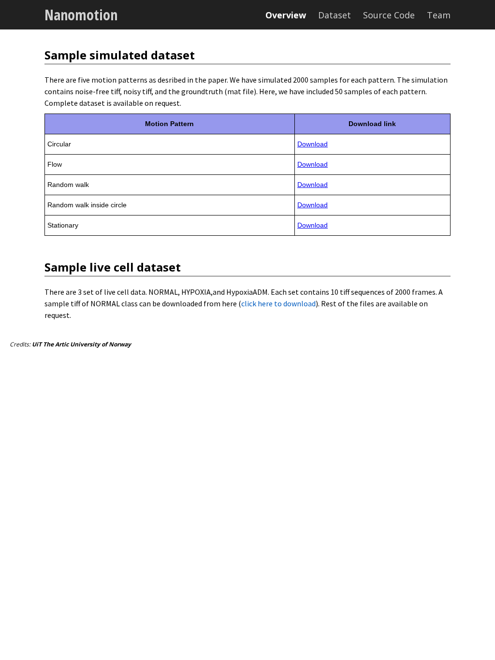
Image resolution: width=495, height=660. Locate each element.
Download (312, 144)
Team (439, 15)
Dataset (334, 15)
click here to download (278, 303)
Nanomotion (80, 15)
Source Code (389, 15)
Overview (285, 15)
